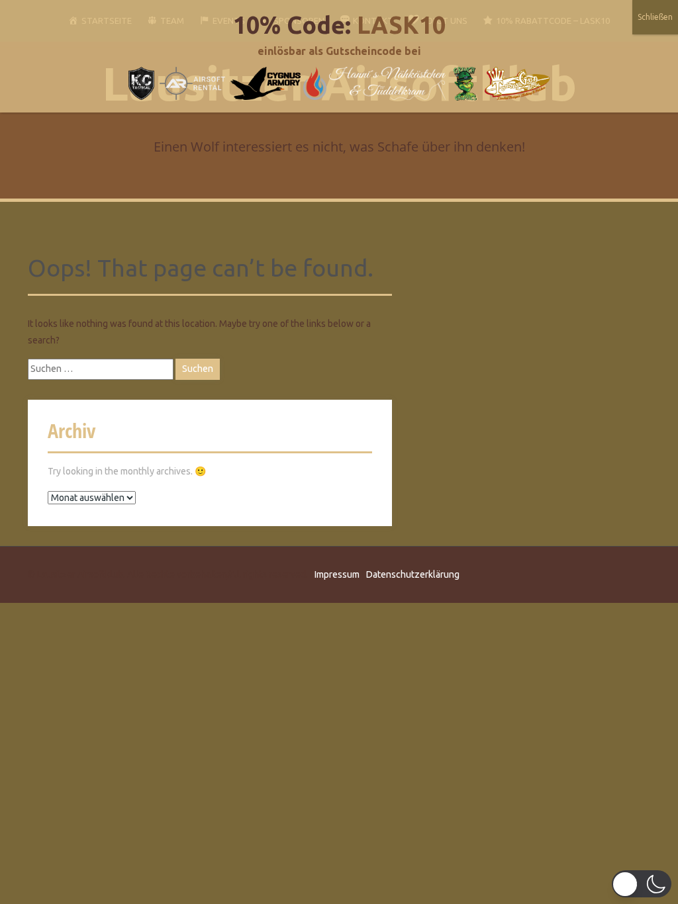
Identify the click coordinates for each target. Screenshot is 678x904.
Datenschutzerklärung (413, 574)
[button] (641, 883)
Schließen (655, 17)
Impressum (337, 574)
